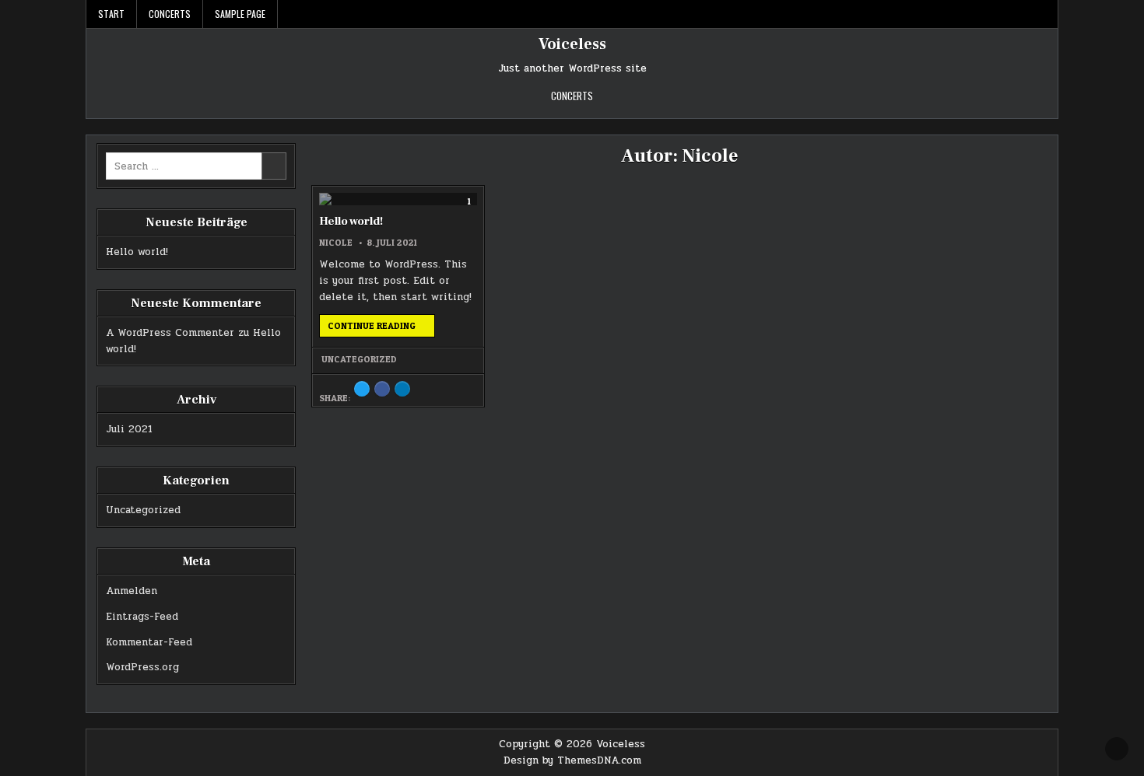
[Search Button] (1046, 14)
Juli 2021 (129, 429)
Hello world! (351, 221)
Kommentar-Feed (149, 642)
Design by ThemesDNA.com (572, 760)
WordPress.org (142, 667)
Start (111, 13)
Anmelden (131, 591)
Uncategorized (359, 359)
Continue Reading (381, 328)
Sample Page (240, 13)
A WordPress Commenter (170, 333)
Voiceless (572, 44)
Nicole (336, 242)
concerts (170, 13)
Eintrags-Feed (142, 616)
